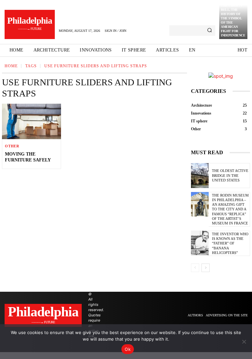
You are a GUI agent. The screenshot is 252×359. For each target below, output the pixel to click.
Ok (128, 349)
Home (11, 66)
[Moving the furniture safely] (31, 121)
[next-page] (205, 268)
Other (12, 146)
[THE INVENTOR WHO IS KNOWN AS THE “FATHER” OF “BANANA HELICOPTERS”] (200, 243)
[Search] (209, 30)
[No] (244, 341)
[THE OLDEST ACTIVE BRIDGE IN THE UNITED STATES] (200, 175)
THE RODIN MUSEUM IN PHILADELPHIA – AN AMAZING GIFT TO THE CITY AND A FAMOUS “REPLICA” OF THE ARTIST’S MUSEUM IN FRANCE (230, 209)
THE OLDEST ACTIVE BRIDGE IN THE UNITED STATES (230, 175)
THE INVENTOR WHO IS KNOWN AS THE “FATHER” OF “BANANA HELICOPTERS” (230, 243)
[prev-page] (195, 268)
